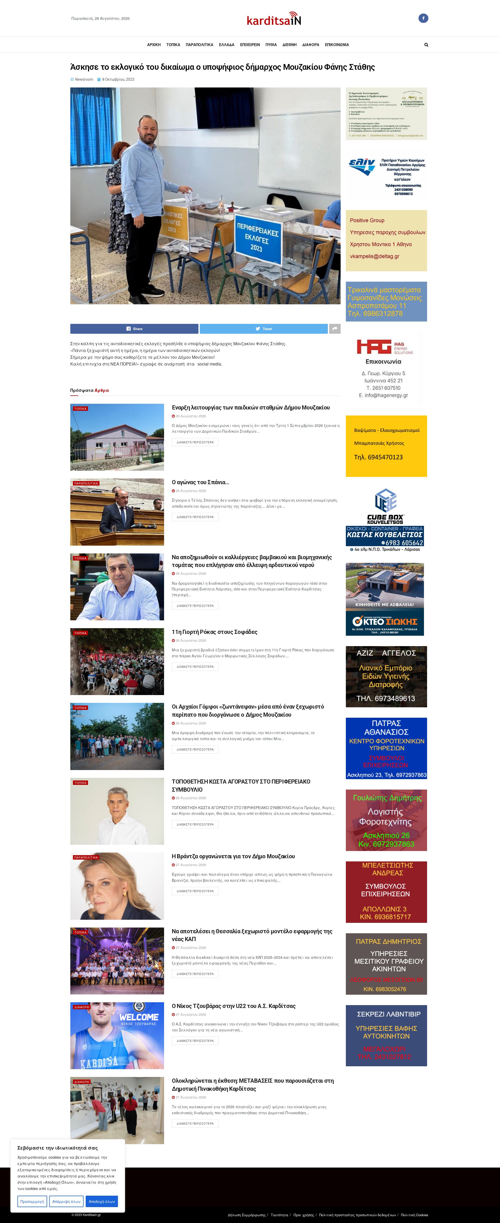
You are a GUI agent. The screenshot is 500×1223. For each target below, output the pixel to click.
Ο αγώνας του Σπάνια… (200, 482)
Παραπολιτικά (199, 44)
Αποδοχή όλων (102, 1201)
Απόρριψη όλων (66, 1201)
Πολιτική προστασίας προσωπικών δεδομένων (357, 1214)
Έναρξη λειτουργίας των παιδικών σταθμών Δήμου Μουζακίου (251, 407)
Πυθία (271, 44)
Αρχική (154, 44)
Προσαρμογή (32, 1201)
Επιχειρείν (250, 44)
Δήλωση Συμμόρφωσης (247, 1214)
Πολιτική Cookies (414, 1214)
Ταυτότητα (279, 1214)
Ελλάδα (226, 44)
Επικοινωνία (337, 44)
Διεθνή (290, 44)
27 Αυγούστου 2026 (190, 864)
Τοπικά (173, 44)
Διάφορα (310, 44)
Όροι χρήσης (303, 1214)
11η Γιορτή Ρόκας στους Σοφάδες (215, 632)
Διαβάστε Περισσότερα (195, 442)
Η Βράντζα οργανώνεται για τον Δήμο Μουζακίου (233, 856)
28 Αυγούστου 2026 (190, 415)
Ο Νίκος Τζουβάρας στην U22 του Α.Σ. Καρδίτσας (234, 1006)
